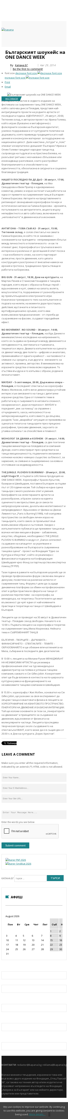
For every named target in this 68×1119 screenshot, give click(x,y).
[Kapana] (8, 29)
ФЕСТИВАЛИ (11, 98)
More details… (37, 1114)
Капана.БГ (21, 65)
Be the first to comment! (28, 69)
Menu (3, 51)
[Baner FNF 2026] (15, 860)
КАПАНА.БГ (8, 878)
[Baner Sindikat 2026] (18, 863)
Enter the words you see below (18, 822)
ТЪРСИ (55, 878)
